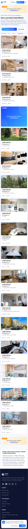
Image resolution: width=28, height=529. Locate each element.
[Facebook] (3, 484)
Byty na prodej (5, 490)
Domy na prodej (5, 492)
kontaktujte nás (14, 10)
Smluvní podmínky (6, 512)
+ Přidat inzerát (20, 2)
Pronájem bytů (5, 495)
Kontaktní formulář (6, 503)
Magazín (4, 506)
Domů (2, 15)
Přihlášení (13, 2)
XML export (4, 501)
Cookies (3, 517)
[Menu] (26, 2)
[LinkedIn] (6, 484)
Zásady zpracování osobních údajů (10, 514)
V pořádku (22, 525)
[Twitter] (12, 484)
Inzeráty (6, 15)
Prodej (12, 15)
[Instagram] (9, 484)
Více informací (14, 525)
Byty (9, 15)
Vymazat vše (20, 33)
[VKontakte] (15, 484)
